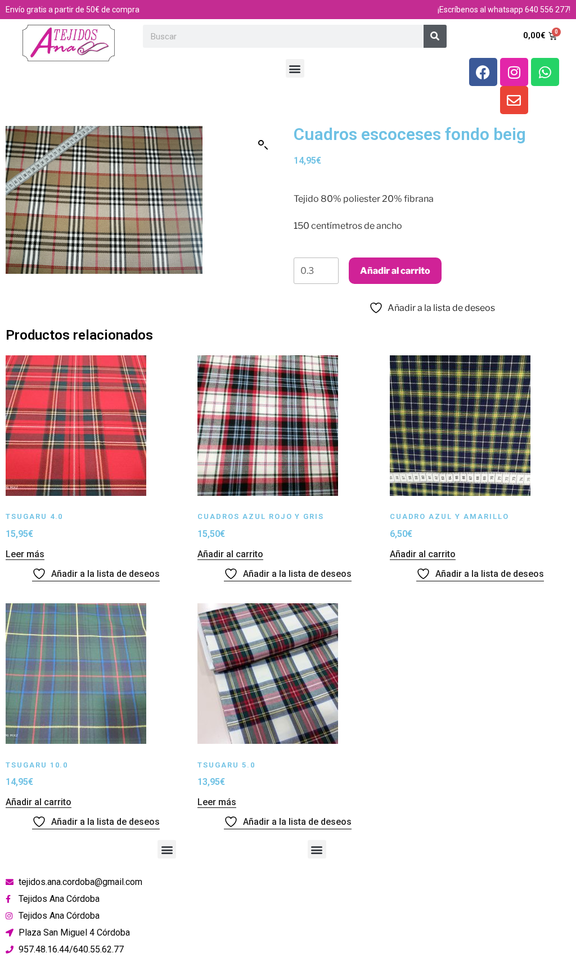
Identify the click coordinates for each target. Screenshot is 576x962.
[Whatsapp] (545, 72)
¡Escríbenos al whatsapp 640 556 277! (504, 9)
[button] (295, 68)
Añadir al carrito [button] (230, 554)
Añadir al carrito (395, 270)
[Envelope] (514, 100)
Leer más (25, 554)
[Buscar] (435, 36)
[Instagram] (514, 72)
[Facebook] (483, 72)
